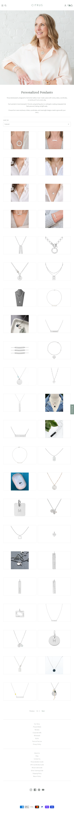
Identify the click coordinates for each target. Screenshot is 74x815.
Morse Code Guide (37, 768)
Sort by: (6, 120)
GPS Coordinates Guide (37, 765)
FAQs (37, 756)
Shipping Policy (37, 773)
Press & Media (37, 727)
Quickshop (11, 152)
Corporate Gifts (37, 733)
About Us (37, 753)
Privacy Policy (37, 744)
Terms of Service (37, 741)
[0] (68, 5)
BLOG (37, 739)
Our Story (37, 724)
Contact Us (37, 759)
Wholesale (37, 736)
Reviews (37, 730)
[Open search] (5, 5)
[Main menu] (2, 5)
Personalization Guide (37, 762)
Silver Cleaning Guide (37, 771)
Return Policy (37, 776)
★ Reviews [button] (72, 409)
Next (43, 711)
